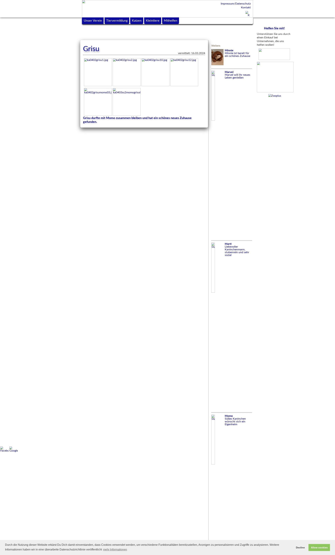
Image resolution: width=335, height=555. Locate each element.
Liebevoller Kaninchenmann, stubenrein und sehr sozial (237, 249)
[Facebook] (4, 449)
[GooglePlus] (13, 449)
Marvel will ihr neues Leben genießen (237, 75)
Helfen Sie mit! (274, 28)
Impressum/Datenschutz (236, 3)
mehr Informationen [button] (115, 549)
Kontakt (246, 7)
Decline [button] (300, 547)
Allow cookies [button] (319, 547)
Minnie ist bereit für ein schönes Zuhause (237, 53)
